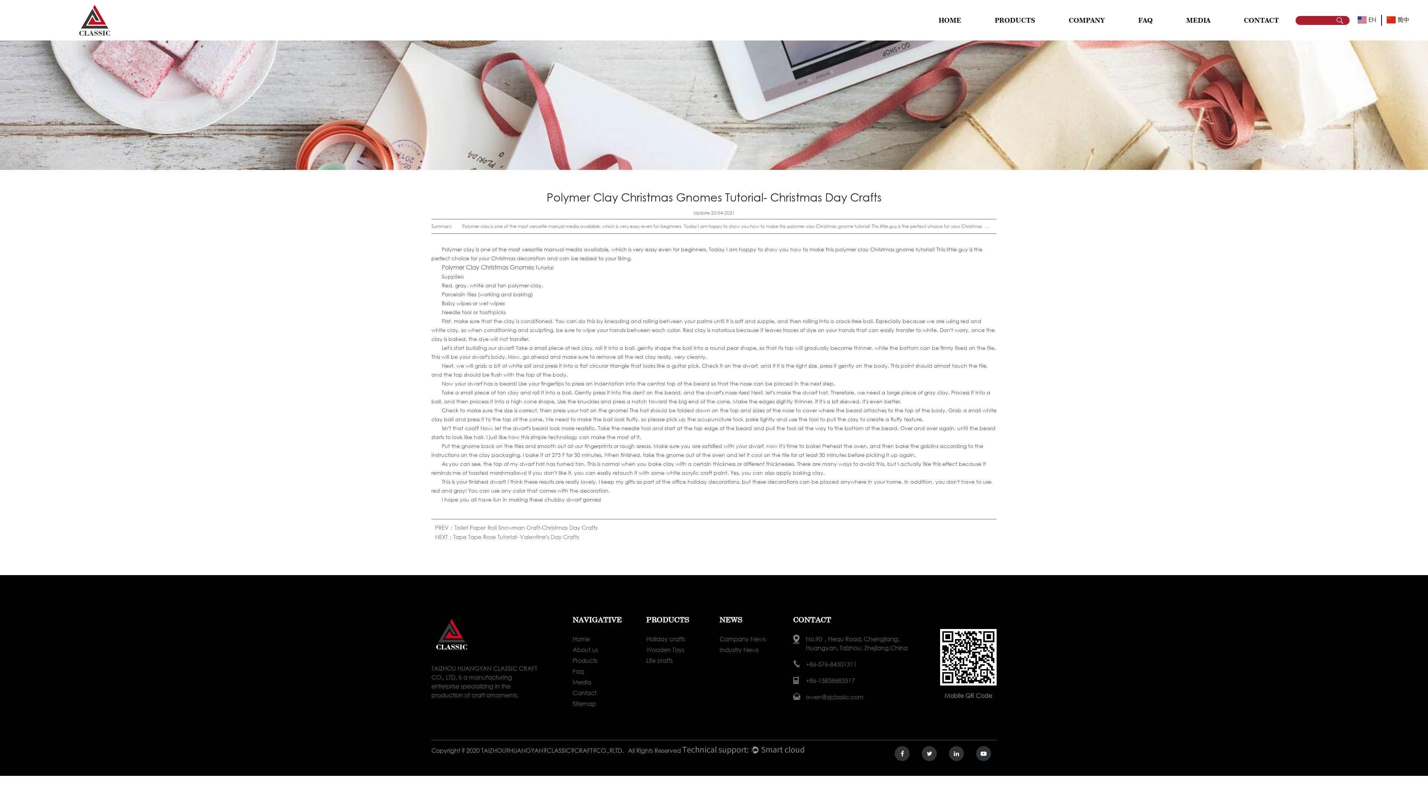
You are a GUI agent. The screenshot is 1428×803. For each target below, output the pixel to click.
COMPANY (1087, 20)
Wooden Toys (665, 650)
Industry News (739, 650)
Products (585, 660)
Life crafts (1023, 32)
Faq (578, 671)
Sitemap (584, 703)
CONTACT (1261, 20)
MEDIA (1198, 20)
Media (582, 682)
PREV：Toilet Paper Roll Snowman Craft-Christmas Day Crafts (516, 527)
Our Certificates (1097, 32)
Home (950, 20)
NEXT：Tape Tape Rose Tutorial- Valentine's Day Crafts (507, 537)
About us (585, 650)
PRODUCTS (1015, 20)
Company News (743, 639)
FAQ (1145, 20)
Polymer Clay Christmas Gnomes (488, 267)
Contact (584, 693)
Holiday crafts (665, 639)
